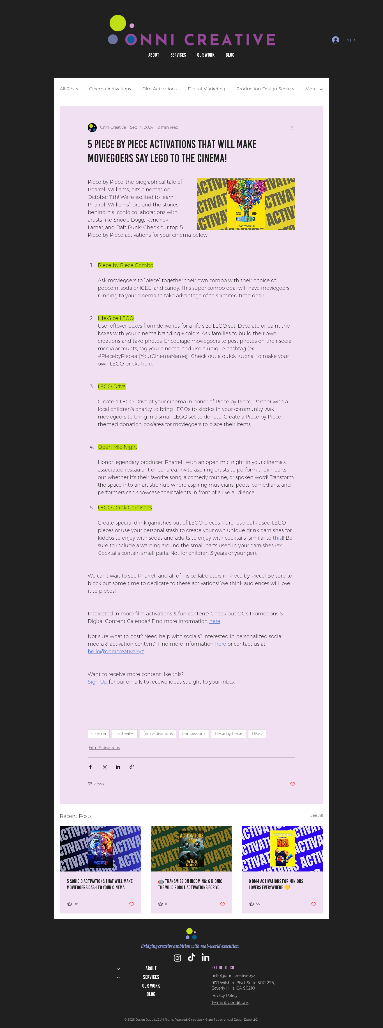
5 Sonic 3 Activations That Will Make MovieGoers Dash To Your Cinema (100, 884)
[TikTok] (191, 958)
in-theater (125, 733)
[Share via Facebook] (90, 766)
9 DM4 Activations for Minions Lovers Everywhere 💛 (276, 884)
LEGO (257, 733)
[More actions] (292, 127)
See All (316, 815)
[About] (118, 968)
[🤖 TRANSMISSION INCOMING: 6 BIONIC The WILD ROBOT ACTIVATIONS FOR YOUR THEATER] (191, 848)
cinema (98, 733)
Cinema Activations (110, 88)
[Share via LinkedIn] (118, 766)
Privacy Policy (224, 995)
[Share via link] (131, 766)
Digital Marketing (206, 88)
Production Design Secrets (265, 88)
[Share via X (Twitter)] (104, 766)
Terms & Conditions (229, 1002)
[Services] (118, 977)
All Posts (69, 88)
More (311, 88)
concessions (193, 733)
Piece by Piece (228, 733)
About (151, 968)
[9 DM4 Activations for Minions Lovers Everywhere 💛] (282, 848)
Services (151, 977)
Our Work (151, 986)
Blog (151, 994)
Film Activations (159, 88)
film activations (158, 733)
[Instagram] (177, 958)
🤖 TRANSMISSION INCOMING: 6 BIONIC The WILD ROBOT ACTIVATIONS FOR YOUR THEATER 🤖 (191, 884)
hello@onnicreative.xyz (233, 975)
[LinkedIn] (205, 958)
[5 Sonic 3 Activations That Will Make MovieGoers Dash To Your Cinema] (100, 848)
